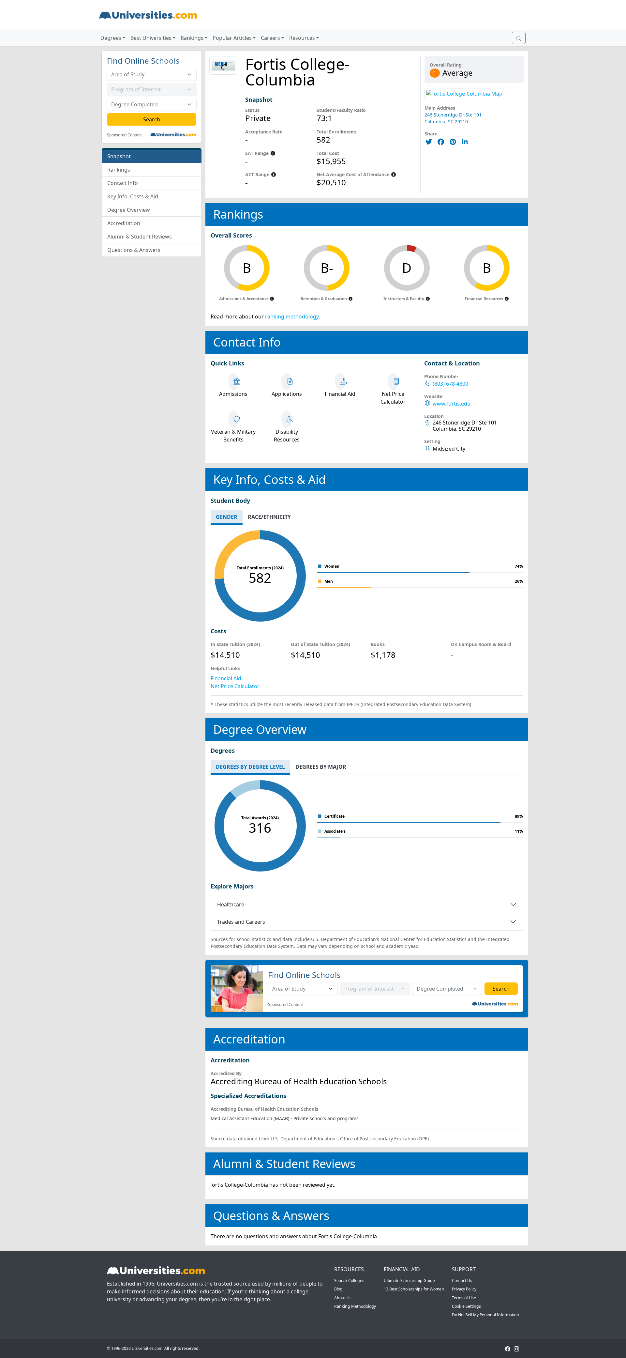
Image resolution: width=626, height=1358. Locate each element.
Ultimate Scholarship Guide (409, 1280)
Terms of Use (464, 1298)
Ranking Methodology (355, 1306)
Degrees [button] (110, 37)
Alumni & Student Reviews (139, 236)
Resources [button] (302, 37)
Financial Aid (226, 678)
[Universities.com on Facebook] (507, 1348)
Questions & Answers (133, 250)
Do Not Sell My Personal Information (485, 1315)
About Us (342, 1298)
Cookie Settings (466, 1306)
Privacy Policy (464, 1289)
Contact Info (122, 183)
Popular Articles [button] (232, 37)
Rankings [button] (192, 37)
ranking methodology (292, 316)
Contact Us (462, 1280)
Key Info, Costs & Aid (132, 196)
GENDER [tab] (226, 516)
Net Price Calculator (235, 686)
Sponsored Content (124, 135)
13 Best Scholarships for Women (414, 1289)
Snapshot (119, 156)
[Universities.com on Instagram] (516, 1348)
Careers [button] (270, 37)
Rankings (118, 169)
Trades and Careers (241, 921)
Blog (338, 1289)
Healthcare (230, 904)
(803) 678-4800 (450, 384)
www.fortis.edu (451, 404)
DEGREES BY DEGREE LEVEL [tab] (250, 766)
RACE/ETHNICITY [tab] (269, 516)
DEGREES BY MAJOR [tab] (320, 766)
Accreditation (123, 223)
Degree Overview (128, 209)
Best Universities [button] (150, 37)
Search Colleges (349, 1280)
